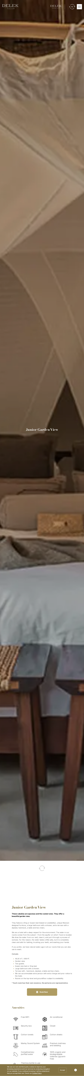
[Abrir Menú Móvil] (79, 6)
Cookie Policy (36, 1073)
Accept (62, 1070)
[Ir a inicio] (10, 6)
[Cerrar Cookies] (75, 1070)
